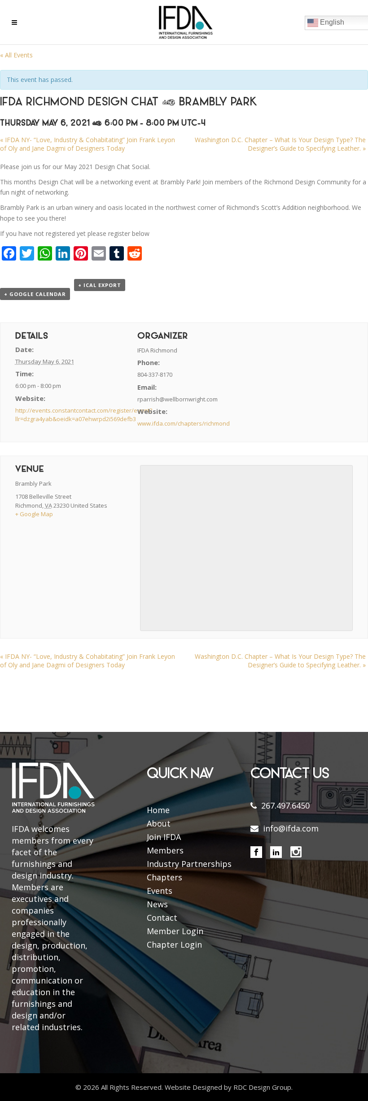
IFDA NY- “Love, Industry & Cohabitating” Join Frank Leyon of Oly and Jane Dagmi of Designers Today (87, 143)
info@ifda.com (291, 828)
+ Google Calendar (35, 294)
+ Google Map (34, 514)
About (159, 823)
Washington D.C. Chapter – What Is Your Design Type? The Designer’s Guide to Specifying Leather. (280, 143)
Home (158, 810)
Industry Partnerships (189, 863)
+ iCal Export (99, 285)
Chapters (164, 877)
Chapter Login (174, 944)
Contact (162, 917)
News (157, 904)
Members (165, 850)
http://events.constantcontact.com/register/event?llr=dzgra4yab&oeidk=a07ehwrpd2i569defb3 (83, 414)
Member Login (175, 931)
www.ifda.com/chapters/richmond (183, 423)
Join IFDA (164, 836)
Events (159, 890)
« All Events (16, 55)
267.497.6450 (285, 805)
